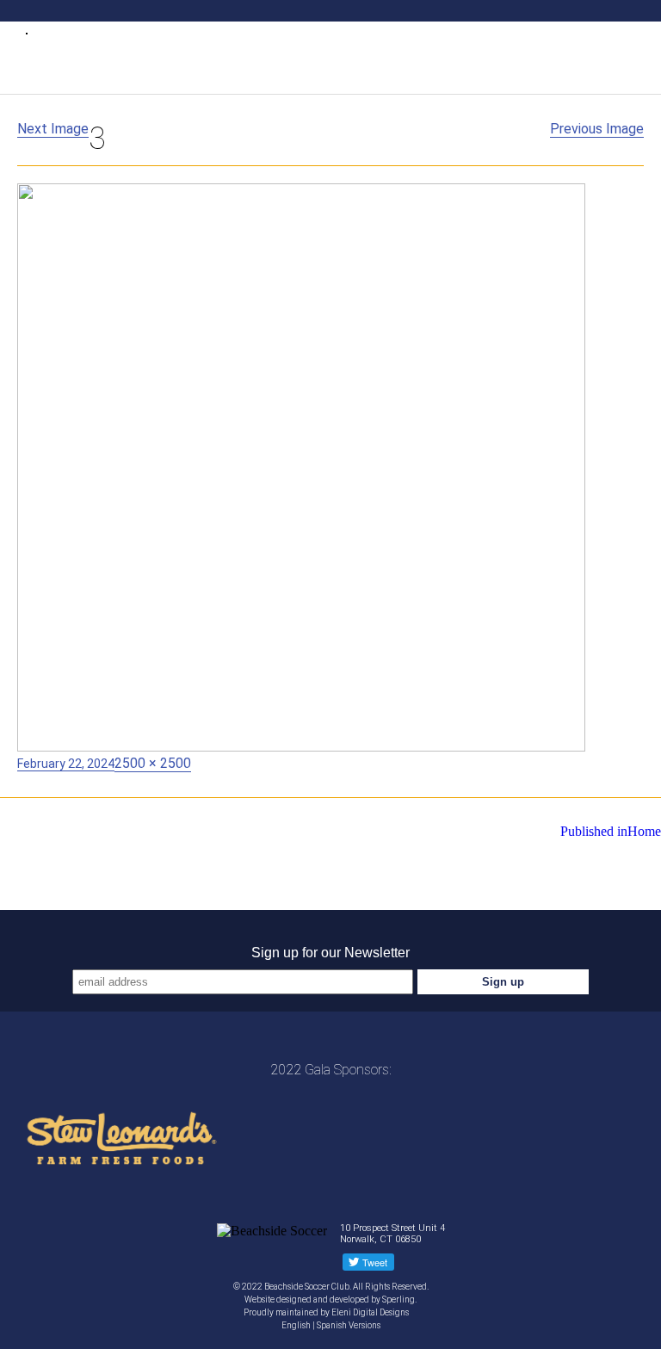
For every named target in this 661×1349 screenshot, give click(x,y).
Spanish (332, 1325)
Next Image (53, 129)
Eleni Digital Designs (371, 1312)
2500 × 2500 (152, 763)
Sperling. (399, 1299)
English (296, 1325)
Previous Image (597, 129)
